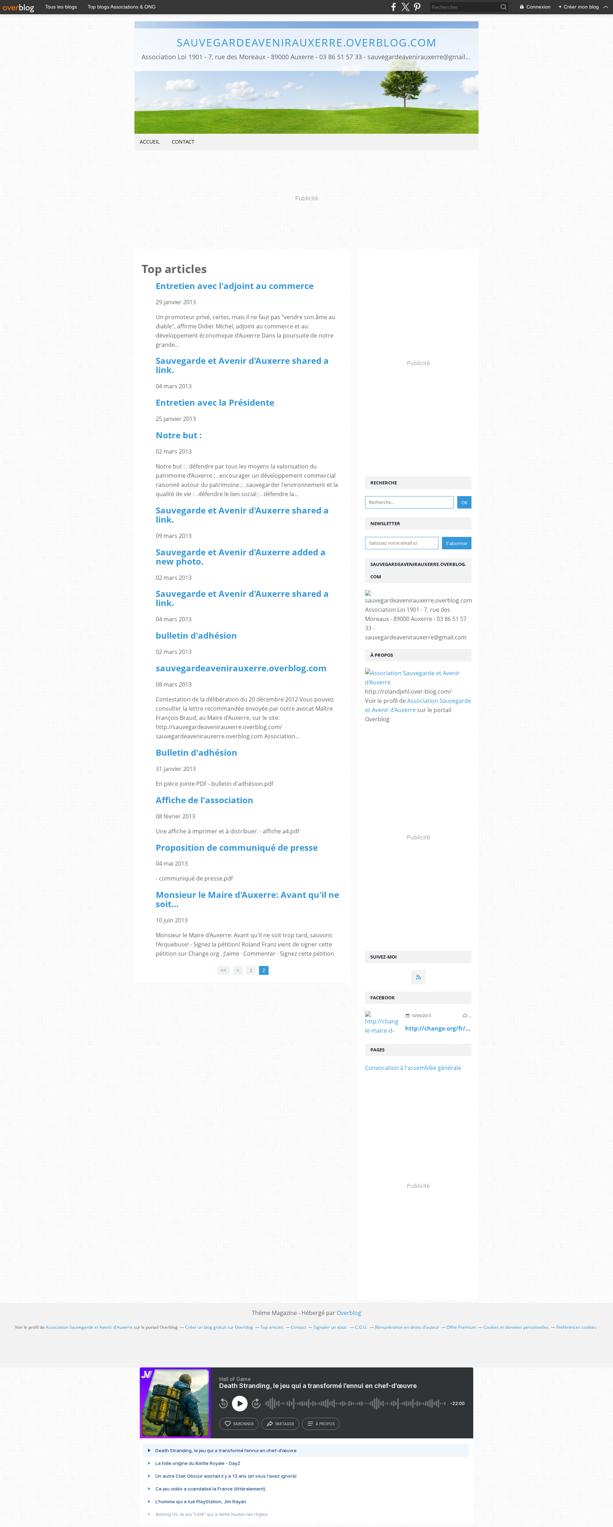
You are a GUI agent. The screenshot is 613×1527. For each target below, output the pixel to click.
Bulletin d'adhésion (196, 752)
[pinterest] (417, 7)
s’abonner (243, 1424)
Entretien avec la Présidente (215, 402)
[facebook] (393, 7)
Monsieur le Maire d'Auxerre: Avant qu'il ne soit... (247, 899)
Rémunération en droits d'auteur (407, 1327)
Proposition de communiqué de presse (237, 847)
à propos (325, 1424)
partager (284, 1424)
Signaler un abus (331, 1327)
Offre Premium (461, 1327)
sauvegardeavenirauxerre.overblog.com (307, 42)
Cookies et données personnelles (516, 1327)
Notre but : (179, 435)
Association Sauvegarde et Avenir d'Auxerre (89, 1327)
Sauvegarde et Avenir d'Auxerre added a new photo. (241, 556)
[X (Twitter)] (405, 7)
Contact (183, 141)
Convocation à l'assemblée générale (413, 1068)
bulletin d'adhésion (196, 635)
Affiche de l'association (204, 800)
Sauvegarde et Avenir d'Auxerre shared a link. (242, 365)
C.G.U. (361, 1327)
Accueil (150, 141)
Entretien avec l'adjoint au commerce (235, 285)
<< (223, 970)
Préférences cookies (576, 1327)
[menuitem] (149, 142)
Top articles (271, 1327)
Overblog (349, 1313)
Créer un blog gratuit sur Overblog (219, 1327)
